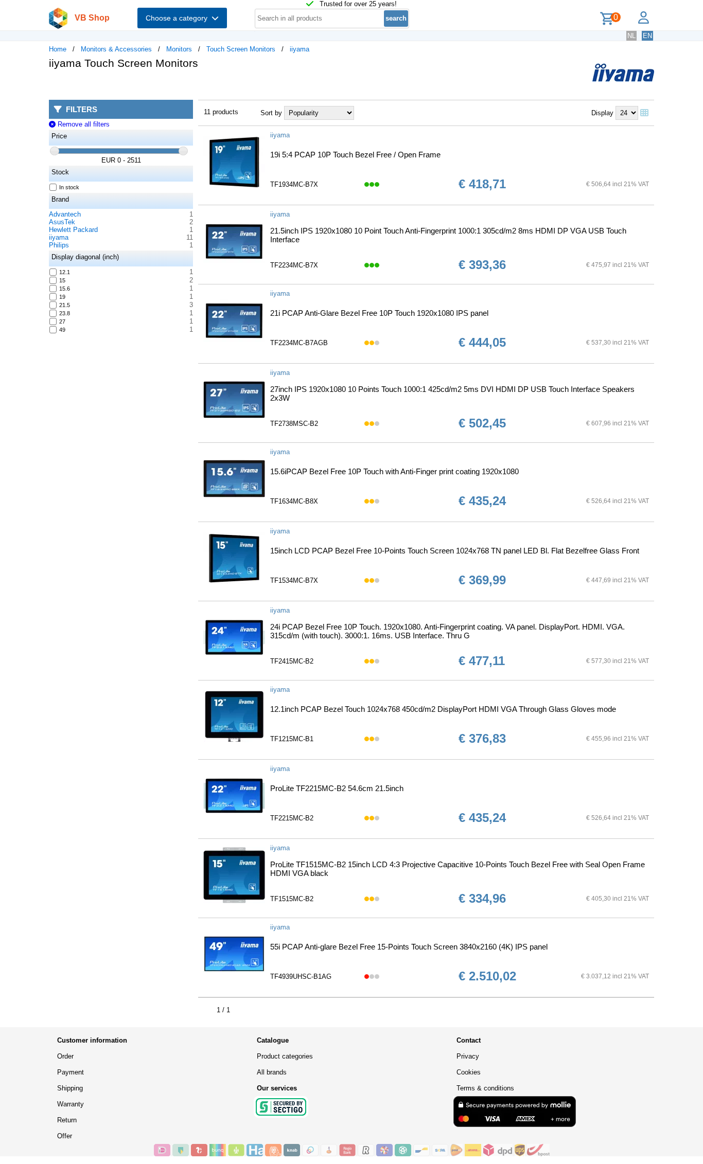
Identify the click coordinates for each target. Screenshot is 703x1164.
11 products (221, 112)
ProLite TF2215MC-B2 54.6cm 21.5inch (336, 788)
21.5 (64, 305)
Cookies (468, 1072)
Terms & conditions (485, 1088)
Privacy (467, 1056)
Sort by (271, 113)
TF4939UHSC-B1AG (300, 976)
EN (647, 36)
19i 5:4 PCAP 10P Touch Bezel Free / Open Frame (355, 154)
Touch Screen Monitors (240, 49)
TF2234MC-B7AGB (299, 343)
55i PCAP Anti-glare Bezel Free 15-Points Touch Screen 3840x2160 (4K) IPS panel (409, 946)
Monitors (179, 49)
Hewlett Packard (73, 230)
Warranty (70, 1104)
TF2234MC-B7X (294, 265)
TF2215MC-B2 (291, 818)
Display (602, 113)
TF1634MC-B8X (294, 501)
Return (67, 1120)
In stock (69, 187)
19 (62, 297)
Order (65, 1056)
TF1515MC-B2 (291, 899)
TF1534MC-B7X (294, 580)
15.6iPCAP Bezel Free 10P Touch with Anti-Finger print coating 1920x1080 (394, 471)
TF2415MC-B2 (291, 661)
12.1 (64, 272)
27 (62, 321)
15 (62, 280)
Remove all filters (82, 124)
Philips (59, 245)
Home (57, 49)
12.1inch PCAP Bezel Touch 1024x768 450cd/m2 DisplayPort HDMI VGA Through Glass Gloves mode (443, 709)
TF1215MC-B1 (291, 739)
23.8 (64, 313)
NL (631, 36)
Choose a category (179, 18)
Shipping (70, 1088)
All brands (272, 1072)
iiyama (299, 49)
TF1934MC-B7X (294, 184)
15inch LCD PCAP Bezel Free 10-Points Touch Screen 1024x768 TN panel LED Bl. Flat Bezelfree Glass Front (454, 550)
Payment (70, 1072)
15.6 (64, 288)
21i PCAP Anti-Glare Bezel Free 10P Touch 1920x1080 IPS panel (379, 313)
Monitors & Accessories (116, 49)
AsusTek (62, 222)
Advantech (65, 214)
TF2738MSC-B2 (294, 423)
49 (62, 330)
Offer (64, 1136)
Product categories (285, 1056)
